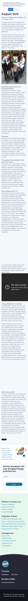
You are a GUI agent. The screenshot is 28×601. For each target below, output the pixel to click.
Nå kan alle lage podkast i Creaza (12, 526)
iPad (9, 457)
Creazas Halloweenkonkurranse (12, 519)
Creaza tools (5, 453)
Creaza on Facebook (8, 504)
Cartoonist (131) (7, 538)
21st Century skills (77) (9, 541)
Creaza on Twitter (7, 509)
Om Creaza (14, 574)
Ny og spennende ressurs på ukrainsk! (14, 524)
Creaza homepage (7, 512)
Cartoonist (5, 459)
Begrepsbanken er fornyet (10, 529)
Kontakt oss (5, 574)
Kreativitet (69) (6, 546)
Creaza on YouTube (8, 507)
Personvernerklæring (8, 582)
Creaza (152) (6, 536)
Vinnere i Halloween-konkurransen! (13, 521)
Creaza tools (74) (7, 543)
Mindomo (5, 457)
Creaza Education (7, 455)
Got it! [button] (10, 9)
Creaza (11, 459)
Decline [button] (17, 9)
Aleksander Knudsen (16, 17)
